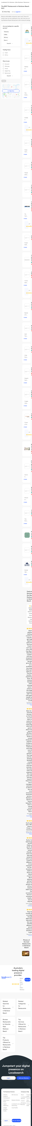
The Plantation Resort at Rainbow (16, 629)
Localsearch (3, 11)
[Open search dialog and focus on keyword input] (2, 7)
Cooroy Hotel (16, 672)
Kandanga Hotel (16, 657)
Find (9, 11)
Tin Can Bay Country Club (16, 579)
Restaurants (14, 11)
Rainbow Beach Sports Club (16, 619)
